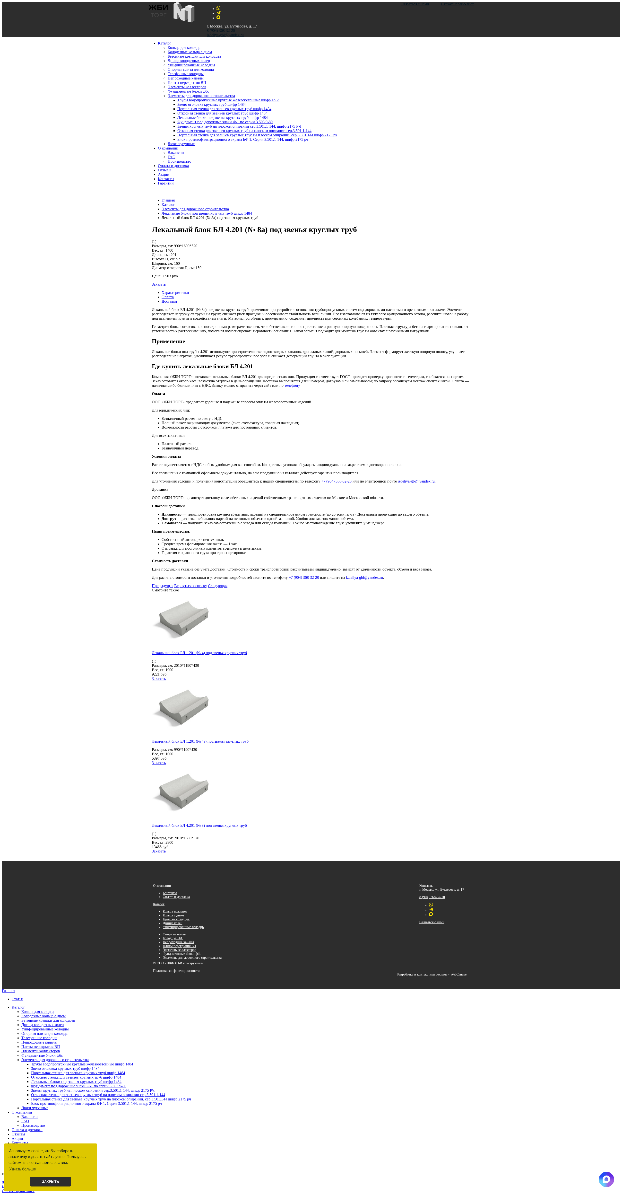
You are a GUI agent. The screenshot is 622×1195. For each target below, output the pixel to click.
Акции (163, 174)
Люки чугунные (181, 144)
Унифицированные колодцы (191, 65)
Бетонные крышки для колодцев (194, 56)
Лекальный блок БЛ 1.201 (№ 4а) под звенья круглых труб (200, 741)
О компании (168, 148)
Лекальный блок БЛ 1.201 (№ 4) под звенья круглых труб (199, 653)
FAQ (171, 157)
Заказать (159, 284)
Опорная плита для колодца (191, 69)
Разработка (405, 974)
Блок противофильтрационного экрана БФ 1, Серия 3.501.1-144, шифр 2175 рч (242, 139)
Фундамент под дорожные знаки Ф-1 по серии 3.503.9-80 (225, 122)
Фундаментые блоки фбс (188, 91)
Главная (8, 991)
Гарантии (166, 183)
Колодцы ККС (173, 938)
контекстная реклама (432, 974)
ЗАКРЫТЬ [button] (50, 1182)
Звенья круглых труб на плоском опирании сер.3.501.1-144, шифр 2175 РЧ (239, 126)
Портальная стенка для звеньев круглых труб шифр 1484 (224, 109)
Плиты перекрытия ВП (187, 82)
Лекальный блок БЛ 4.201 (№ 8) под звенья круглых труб (199, 825)
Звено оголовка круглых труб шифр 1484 (211, 104)
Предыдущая (162, 586)
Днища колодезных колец (189, 61)
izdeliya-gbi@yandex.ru (225, 35)
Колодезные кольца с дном (190, 52)
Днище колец (172, 923)
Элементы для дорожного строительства (201, 96)
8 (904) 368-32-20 (221, 30)
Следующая (217, 586)
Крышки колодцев (176, 919)
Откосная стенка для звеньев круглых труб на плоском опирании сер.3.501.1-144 (244, 131)
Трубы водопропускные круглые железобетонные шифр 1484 (228, 100)
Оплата (168, 297)
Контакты (166, 179)
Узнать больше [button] (22, 1169)
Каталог (164, 43)
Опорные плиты (174, 934)
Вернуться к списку (190, 586)
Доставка (169, 301)
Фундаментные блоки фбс (182, 954)
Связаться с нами (415, 4)
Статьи (17, 999)
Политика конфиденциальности (176, 971)
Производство (179, 161)
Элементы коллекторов (187, 87)
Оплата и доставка (173, 166)
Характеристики (175, 292)
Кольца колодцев (175, 911)
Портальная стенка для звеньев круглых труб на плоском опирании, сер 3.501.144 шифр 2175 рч (257, 135)
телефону (292, 385)
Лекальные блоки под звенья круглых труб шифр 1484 (222, 117)
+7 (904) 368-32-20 (336, 481)
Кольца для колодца (184, 47)
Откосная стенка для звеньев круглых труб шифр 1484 (222, 113)
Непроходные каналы (186, 78)
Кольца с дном (173, 915)
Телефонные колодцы (186, 74)
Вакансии (176, 152)
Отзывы (164, 170)
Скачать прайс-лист (457, 4)
